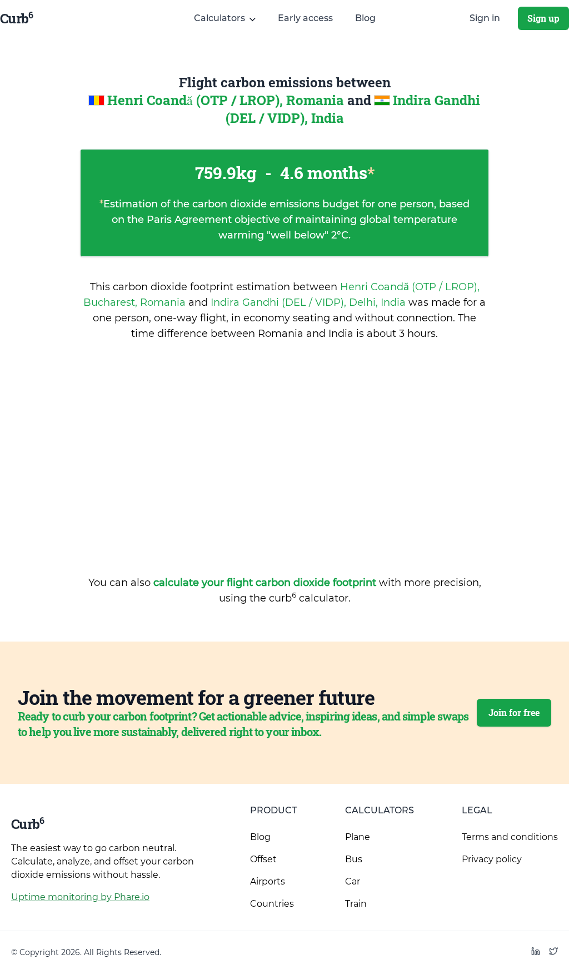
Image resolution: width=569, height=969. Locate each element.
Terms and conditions (510, 837)
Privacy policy (492, 859)
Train (356, 903)
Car (352, 881)
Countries (272, 903)
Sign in (485, 18)
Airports (267, 881)
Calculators (379, 810)
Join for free (514, 712)
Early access (305, 18)
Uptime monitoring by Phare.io (80, 897)
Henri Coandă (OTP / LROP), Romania (227, 100)
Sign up (543, 18)
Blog (365, 18)
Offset (263, 859)
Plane (357, 837)
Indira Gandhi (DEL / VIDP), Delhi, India (309, 302)
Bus (353, 859)
